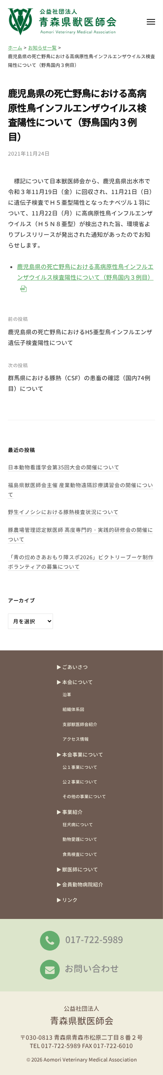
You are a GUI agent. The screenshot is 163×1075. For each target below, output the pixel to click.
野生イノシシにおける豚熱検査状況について (63, 512)
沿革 (67, 695)
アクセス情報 (76, 739)
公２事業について (80, 782)
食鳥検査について (80, 854)
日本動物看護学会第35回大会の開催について (63, 467)
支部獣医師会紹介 (80, 724)
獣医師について (80, 869)
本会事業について (82, 754)
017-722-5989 (94, 939)
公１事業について (80, 767)
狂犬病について (78, 824)
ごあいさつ (75, 667)
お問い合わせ (91, 968)
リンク (70, 899)
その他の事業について (84, 796)
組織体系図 (73, 709)
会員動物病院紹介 (82, 884)
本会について (77, 682)
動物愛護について (80, 839)
